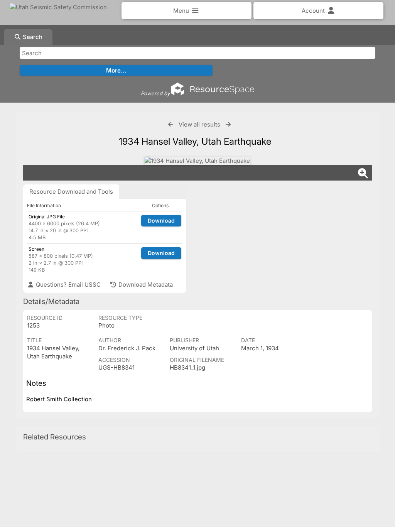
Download (161, 220)
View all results (199, 124)
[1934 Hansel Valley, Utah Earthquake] (197, 161)
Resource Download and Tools (71, 191)
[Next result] (228, 124)
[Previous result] (171, 124)
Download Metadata (145, 284)
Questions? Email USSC (67, 284)
